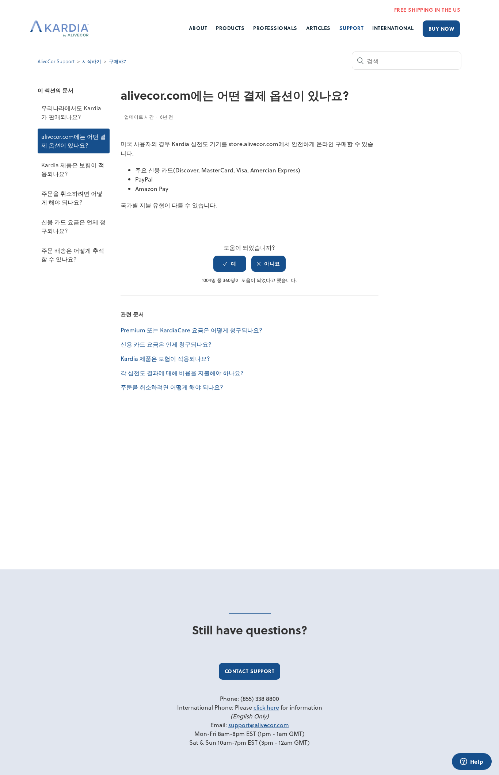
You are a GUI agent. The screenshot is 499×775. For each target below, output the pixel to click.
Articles (318, 28)
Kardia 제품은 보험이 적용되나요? (72, 169)
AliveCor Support (56, 61)
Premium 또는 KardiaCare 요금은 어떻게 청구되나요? (191, 330)
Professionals (275, 28)
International (393, 28)
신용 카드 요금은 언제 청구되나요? (73, 226)
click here (266, 707)
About (198, 28)
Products (230, 28)
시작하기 (91, 61)
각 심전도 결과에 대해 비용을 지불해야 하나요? (182, 373)
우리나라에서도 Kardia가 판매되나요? (71, 112)
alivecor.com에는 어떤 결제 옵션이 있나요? (73, 140)
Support (351, 28)
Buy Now (441, 29)
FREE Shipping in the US (427, 10)
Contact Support (250, 671)
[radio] (229, 264)
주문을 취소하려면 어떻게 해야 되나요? (72, 197)
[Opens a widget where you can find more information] (472, 762)
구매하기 (118, 61)
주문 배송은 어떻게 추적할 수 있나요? (72, 254)
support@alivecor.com (258, 725)
